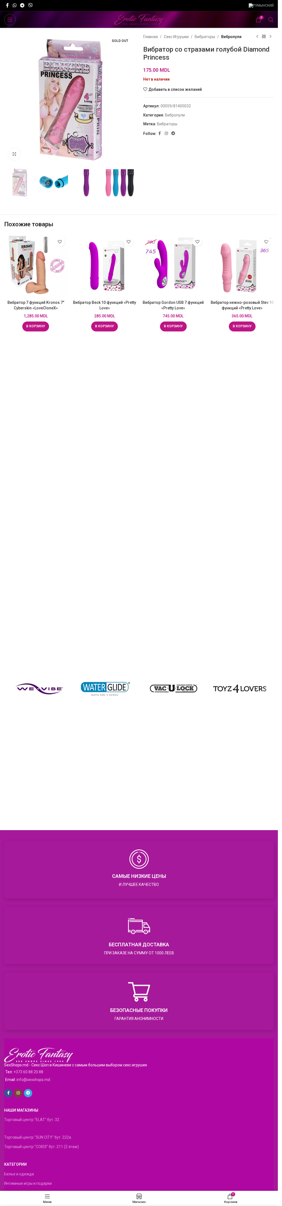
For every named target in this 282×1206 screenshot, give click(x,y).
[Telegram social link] (22, 5)
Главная (150, 36)
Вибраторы (205, 36)
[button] (35, 326)
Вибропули (231, 36)
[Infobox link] (139, 870)
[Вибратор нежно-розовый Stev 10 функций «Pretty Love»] (242, 265)
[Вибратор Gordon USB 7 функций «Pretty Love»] (173, 265)
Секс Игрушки (176, 36)
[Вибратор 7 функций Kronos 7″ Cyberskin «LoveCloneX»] (35, 265)
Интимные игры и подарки (28, 1183)
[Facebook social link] (7, 5)
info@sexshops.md (33, 1079)
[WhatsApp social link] (14, 5)
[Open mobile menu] (9, 19)
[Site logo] (139, 19)
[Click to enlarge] (14, 154)
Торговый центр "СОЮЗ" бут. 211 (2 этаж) (41, 1146)
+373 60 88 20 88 (28, 1072)
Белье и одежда (19, 1174)
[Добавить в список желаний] (60, 241)
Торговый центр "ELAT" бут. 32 (31, 1119)
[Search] (270, 19)
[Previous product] (257, 36)
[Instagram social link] (166, 133)
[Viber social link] (30, 5)
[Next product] (270, 36)
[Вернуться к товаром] (264, 36)
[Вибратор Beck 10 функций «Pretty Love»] (104, 265)
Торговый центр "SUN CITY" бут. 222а (37, 1137)
